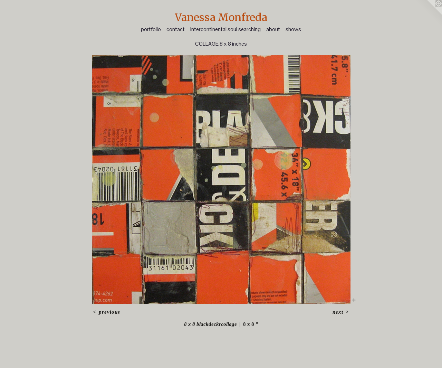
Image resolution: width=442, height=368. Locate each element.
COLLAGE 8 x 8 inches (221, 43)
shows (293, 29)
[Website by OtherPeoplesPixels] (428, 14)
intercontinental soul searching (225, 29)
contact (175, 29)
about (273, 29)
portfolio (151, 29)
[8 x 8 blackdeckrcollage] (221, 179)
